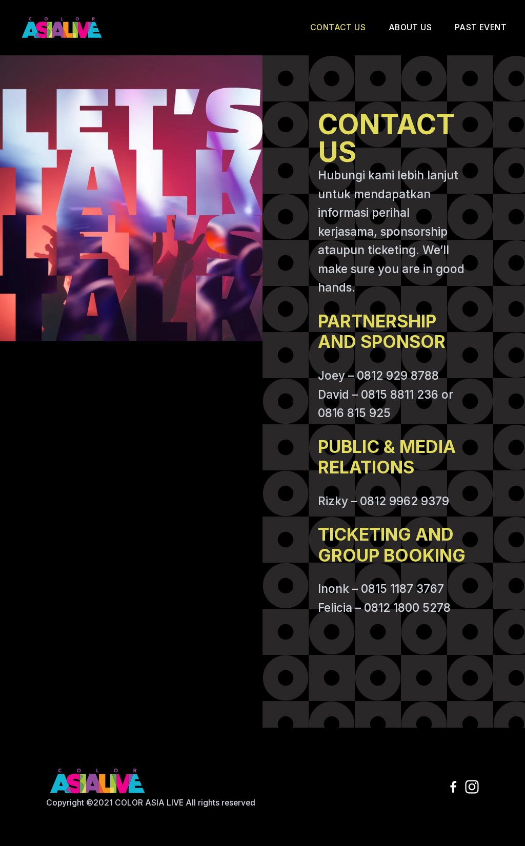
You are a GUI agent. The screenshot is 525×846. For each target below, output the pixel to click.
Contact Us (338, 27)
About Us (410, 27)
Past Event (481, 27)
